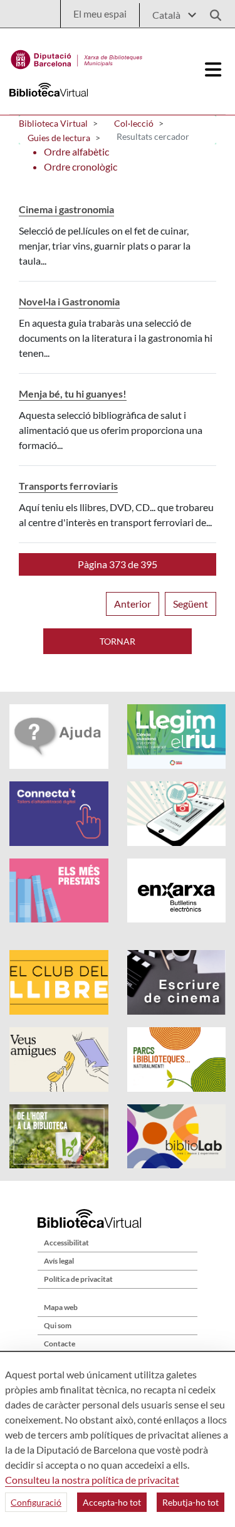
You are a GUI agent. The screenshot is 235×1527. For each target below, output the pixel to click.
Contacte (59, 1343)
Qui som (57, 1325)
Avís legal (59, 1260)
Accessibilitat (66, 1242)
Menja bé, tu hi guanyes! (73, 393)
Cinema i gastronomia (66, 209)
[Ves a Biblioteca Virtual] (76, 56)
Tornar (117, 641)
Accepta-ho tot (112, 1502)
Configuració (36, 1502)
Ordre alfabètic (76, 151)
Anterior (132, 604)
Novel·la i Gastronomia (69, 301)
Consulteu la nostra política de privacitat (92, 1480)
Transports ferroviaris (68, 486)
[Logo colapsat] (213, 70)
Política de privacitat (78, 1279)
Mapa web (61, 1307)
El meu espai (100, 13)
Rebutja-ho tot (190, 1502)
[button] (117, 564)
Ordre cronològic (80, 166)
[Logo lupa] (211, 11)
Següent (190, 604)
